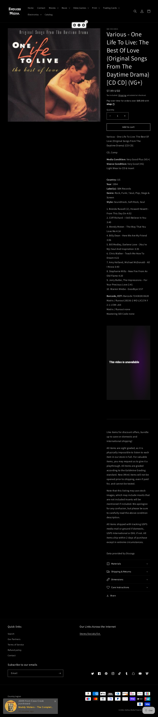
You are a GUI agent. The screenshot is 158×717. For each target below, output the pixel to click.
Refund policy (14, 650)
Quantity (110, 109)
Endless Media (130, 710)
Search (11, 633)
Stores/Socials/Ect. (90, 633)
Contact (12, 655)
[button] (53, 8)
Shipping (122, 95)
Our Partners (14, 639)
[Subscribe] (59, 673)
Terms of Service (16, 644)
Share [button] (113, 595)
